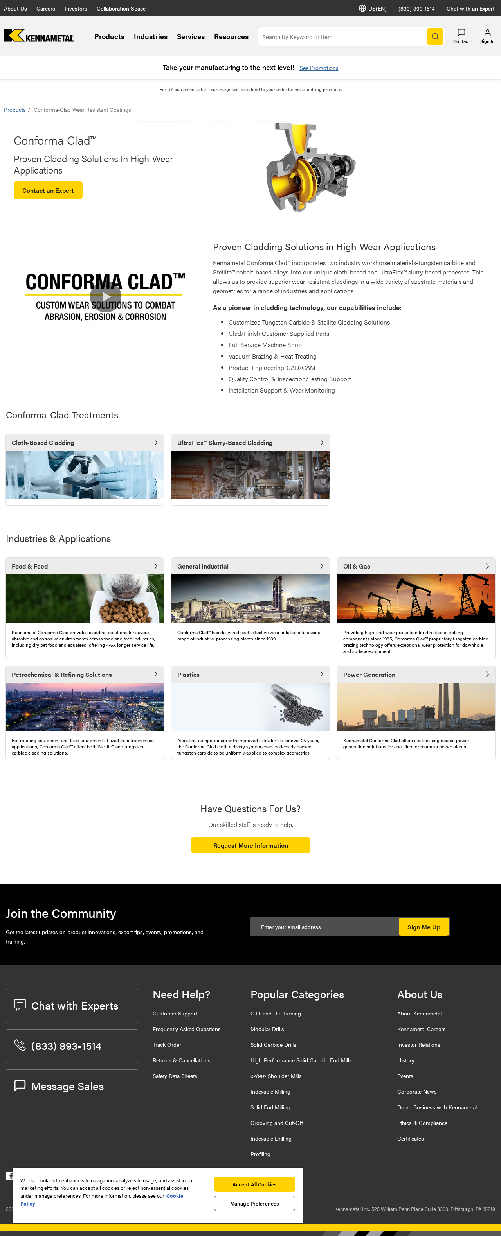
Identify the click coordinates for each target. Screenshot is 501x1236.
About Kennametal (419, 1013)
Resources (231, 36)
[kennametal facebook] (10, 1177)
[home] (39, 39)
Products (109, 36)
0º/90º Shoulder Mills (276, 1076)
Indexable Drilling (271, 1138)
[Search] (435, 36)
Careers (45, 8)
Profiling (260, 1154)
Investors (76, 8)
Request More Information (250, 845)
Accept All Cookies (254, 1184)
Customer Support (175, 1013)
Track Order (167, 1044)
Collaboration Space (121, 8)
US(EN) (377, 8)
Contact (461, 41)
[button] (105, 296)
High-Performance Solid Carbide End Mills (301, 1060)
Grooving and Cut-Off (276, 1123)
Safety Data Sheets (175, 1076)
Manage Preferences (254, 1203)
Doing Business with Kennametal (437, 1107)
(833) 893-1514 (416, 8)
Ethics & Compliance (422, 1123)
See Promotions (319, 68)
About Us (15, 8)
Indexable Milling (270, 1091)
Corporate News (417, 1091)
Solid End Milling (270, 1107)
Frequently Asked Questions (187, 1029)
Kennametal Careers (421, 1029)
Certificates (410, 1138)
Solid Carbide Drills (273, 1044)
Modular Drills (267, 1029)
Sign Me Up (423, 926)
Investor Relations (418, 1044)
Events (405, 1076)
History (405, 1060)
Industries (151, 36)
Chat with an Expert (471, 8)
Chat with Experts (74, 1005)
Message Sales (67, 1085)
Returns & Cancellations (182, 1060)
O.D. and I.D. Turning (275, 1013)
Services (191, 36)
